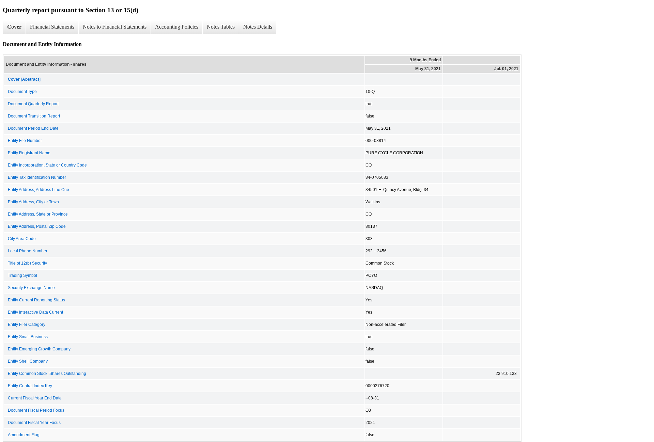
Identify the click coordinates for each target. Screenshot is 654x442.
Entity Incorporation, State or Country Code (47, 165)
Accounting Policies (176, 27)
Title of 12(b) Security (27, 263)
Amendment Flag (24, 435)
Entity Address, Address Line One (38, 190)
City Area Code (22, 239)
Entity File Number (25, 141)
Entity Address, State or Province (38, 214)
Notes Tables (221, 27)
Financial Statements (52, 27)
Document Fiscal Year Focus (34, 423)
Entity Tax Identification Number (37, 177)
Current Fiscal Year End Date (35, 398)
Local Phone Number (27, 251)
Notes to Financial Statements (114, 27)
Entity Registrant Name (29, 153)
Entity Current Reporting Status (36, 300)
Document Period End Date (33, 128)
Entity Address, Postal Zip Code (37, 226)
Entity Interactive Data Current (35, 312)
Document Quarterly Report (33, 104)
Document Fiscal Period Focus (36, 410)
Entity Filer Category (26, 324)
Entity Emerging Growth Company (39, 349)
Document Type (22, 92)
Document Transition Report (34, 116)
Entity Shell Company (28, 361)
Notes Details (257, 27)
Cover (14, 27)
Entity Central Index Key (30, 386)
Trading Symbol (22, 275)
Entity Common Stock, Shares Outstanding (47, 374)
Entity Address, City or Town (33, 202)
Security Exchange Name (31, 288)
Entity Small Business (28, 337)
